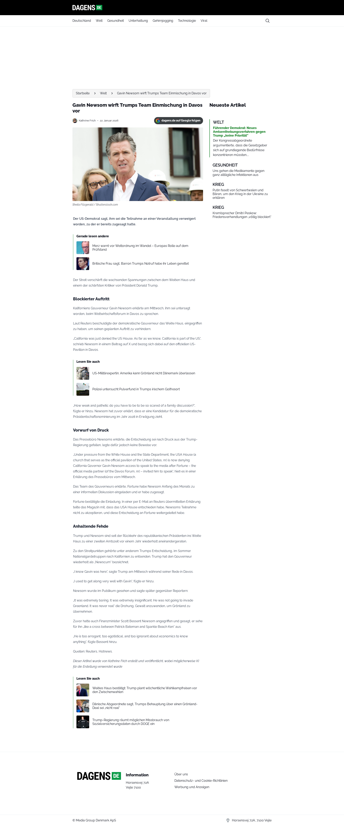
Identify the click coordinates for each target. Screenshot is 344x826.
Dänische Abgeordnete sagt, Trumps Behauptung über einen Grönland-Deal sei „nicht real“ (144, 706)
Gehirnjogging (163, 21)
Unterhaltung (138, 21)
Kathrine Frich (87, 120)
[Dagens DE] (172, 7)
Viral (204, 21)
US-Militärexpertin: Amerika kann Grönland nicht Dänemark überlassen (143, 373)
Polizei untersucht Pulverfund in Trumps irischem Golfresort (136, 389)
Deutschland (81, 21)
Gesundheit (115, 21)
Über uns (181, 774)
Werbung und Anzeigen (191, 787)
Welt (99, 21)
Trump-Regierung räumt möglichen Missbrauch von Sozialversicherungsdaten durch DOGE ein (130, 722)
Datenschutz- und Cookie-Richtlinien (201, 781)
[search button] (268, 21)
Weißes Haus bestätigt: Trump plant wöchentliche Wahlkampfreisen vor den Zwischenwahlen (144, 690)
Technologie (187, 21)
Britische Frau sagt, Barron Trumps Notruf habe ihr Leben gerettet (140, 263)
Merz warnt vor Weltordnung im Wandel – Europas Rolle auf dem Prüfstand (140, 247)
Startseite (83, 93)
